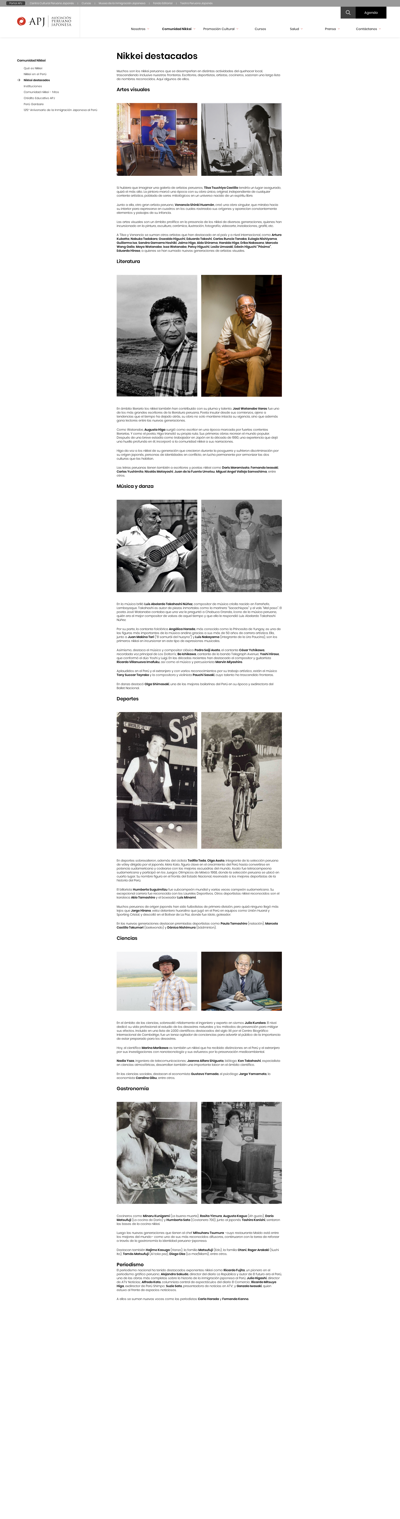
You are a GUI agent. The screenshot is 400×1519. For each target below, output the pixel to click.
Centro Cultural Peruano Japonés (52, 3)
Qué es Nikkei (33, 68)
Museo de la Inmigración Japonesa (122, 3)
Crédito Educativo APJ (39, 98)
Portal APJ (15, 3)
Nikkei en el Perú (35, 74)
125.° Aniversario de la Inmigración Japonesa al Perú (60, 110)
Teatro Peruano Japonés (196, 3)
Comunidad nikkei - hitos (41, 92)
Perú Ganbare (34, 104)
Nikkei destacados (37, 80)
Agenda (371, 12)
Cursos (86, 3)
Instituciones (33, 86)
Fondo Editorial (162, 3)
